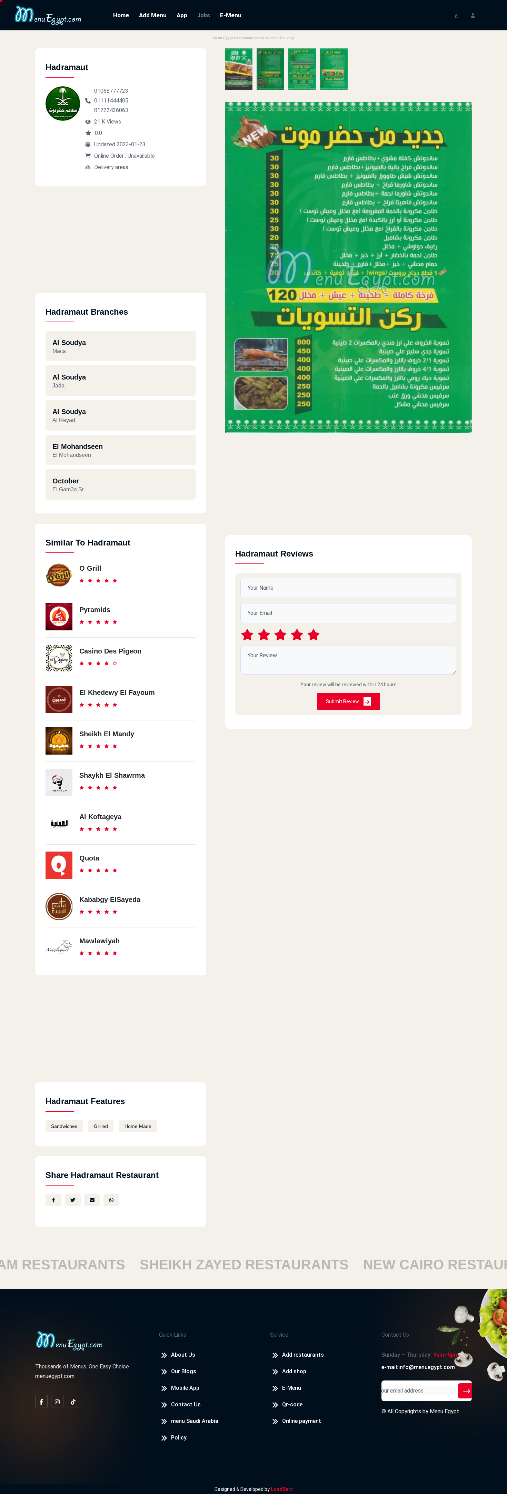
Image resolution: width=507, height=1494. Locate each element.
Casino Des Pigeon (110, 651)
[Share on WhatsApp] (111, 1200)
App (182, 15)
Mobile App (185, 1388)
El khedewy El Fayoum (117, 692)
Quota (89, 858)
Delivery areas (111, 167)
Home (121, 15)
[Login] (473, 15)
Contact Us (186, 1404)
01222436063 (111, 110)
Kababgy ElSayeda (109, 899)
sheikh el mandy (106, 734)
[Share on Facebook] (53, 1200)
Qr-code (292, 1404)
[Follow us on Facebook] (41, 1401)
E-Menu (230, 15)
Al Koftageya (100, 816)
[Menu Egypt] (48, 14)
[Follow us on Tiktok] (73, 1401)
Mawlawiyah (99, 941)
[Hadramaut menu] (238, 69)
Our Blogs (183, 1371)
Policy (179, 1437)
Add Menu (153, 15)
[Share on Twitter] (73, 1200)
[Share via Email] (92, 1200)
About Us (183, 1355)
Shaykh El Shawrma (112, 775)
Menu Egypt (444, 1411)
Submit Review (343, 701)
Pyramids (94, 609)
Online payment (301, 1421)
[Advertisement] (120, 244)
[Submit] (467, 1390)
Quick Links (172, 1334)
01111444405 (111, 100)
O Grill (90, 568)
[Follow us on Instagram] (57, 1401)
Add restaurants (303, 1355)
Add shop (294, 1371)
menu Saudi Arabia (194, 1421)
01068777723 (111, 91)
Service (279, 1334)
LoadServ (282, 1489)
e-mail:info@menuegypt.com (418, 1367)
